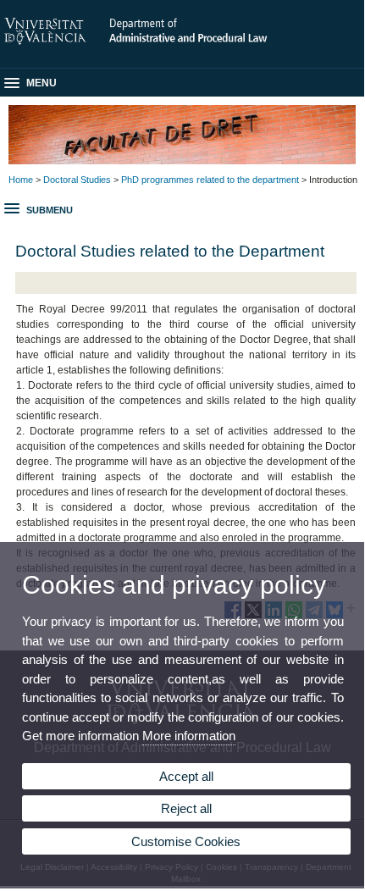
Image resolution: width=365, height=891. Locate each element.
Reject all (186, 808)
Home (20, 179)
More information (188, 735)
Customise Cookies (186, 841)
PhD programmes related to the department (210, 179)
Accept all (186, 776)
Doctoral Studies (77, 179)
